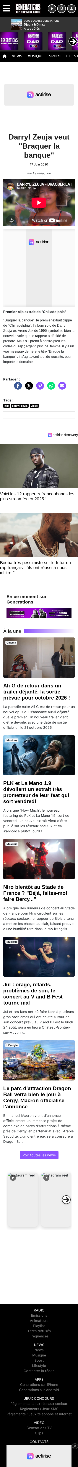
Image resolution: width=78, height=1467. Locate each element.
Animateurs (39, 1320)
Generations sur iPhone (39, 1384)
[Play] (5, 38)
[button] (23, 1200)
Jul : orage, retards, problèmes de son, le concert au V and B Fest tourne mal (33, 994)
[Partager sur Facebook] (17, 388)
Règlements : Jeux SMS (39, 1409)
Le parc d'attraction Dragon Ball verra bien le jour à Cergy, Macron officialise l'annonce (37, 1097)
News (17, 56)
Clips (39, 1433)
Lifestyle (39, 1365)
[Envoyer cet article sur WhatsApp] (50, 388)
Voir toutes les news (39, 1155)
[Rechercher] (61, 8)
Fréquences (39, 1336)
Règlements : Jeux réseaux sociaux (39, 1403)
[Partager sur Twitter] (28, 388)
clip (6, 405)
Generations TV (39, 1428)
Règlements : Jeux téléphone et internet (39, 1414)
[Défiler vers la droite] (66, 1199)
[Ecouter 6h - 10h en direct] (39, 613)
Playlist (39, 1326)
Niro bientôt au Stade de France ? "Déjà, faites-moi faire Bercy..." (35, 893)
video (34, 405)
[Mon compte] (71, 8)
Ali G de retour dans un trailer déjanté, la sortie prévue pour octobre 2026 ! (36, 692)
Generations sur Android (39, 1390)
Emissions (39, 1315)
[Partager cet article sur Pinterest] (39, 388)
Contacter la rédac (39, 1371)
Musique (36, 56)
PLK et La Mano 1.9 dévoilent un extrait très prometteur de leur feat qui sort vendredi (36, 792)
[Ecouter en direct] (52, 8)
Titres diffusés (39, 1331)
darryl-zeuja (20, 405)
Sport (55, 56)
